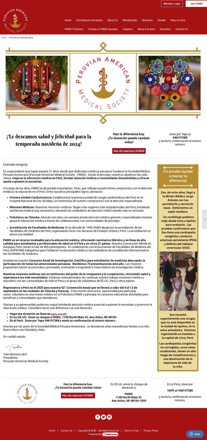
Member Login (172, 3)
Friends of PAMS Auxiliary (103, 29)
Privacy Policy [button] (151, 430)
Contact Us (182, 29)
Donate (162, 20)
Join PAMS (196, 3)
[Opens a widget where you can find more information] (195, 434)
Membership (130, 20)
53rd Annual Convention (89, 20)
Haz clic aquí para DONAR (129, 150)
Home (68, 20)
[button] (113, 20)
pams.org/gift (59, 314)
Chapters (128, 29)
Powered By (95, 434)
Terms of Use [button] (131, 430)
